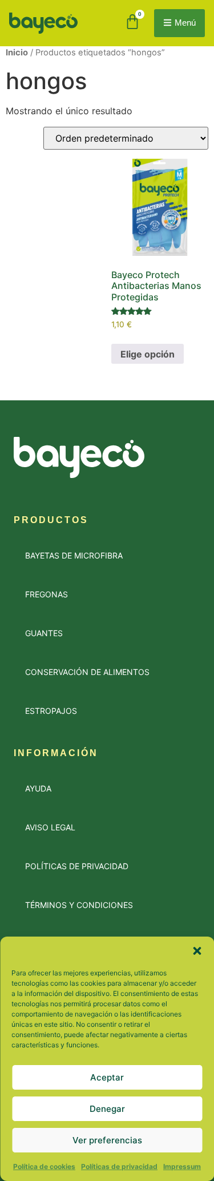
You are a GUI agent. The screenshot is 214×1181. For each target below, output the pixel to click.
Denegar (107, 1108)
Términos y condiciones (79, 905)
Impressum (182, 1166)
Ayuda (38, 788)
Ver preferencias (107, 1140)
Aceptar (107, 1077)
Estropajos (51, 711)
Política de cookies (44, 1166)
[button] (197, 951)
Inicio (17, 52)
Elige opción (147, 354)
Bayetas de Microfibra (74, 555)
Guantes (44, 633)
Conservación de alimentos (87, 672)
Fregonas (46, 594)
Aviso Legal (50, 827)
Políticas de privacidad (119, 1166)
